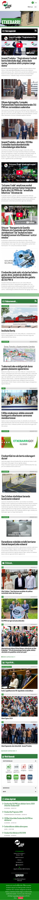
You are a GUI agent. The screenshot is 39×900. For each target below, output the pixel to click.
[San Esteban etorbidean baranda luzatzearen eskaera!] (19, 483)
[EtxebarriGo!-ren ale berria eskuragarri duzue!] (19, 443)
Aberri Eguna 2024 (7, 718)
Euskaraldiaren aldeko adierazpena (16, 826)
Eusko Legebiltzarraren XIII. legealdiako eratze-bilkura (17, 691)
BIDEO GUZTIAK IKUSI (8, 657)
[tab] (19, 761)
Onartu (21, 898)
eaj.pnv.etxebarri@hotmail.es (22, 869)
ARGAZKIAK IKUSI (10, 685)
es (36, 3)
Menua (30, 7)
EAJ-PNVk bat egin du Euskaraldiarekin (12, 621)
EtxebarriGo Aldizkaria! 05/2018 (15, 832)
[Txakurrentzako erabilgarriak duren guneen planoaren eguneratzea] (19, 353)
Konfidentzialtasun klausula (20, 879)
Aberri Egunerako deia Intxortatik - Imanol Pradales (16, 746)
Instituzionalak (7, 761)
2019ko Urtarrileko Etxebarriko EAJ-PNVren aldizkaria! (18, 819)
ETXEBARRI (19, 851)
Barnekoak (6, 788)
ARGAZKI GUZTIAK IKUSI (9, 751)
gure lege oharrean (18, 896)
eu (33, 3)
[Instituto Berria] (19, 318)
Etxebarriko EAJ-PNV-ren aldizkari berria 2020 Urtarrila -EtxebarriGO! (19, 804)
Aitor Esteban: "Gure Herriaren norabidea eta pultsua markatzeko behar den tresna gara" (17, 592)
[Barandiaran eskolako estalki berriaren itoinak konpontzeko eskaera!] (19, 529)
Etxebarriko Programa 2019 (13, 812)
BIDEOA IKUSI (8, 586)
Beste (4, 791)
